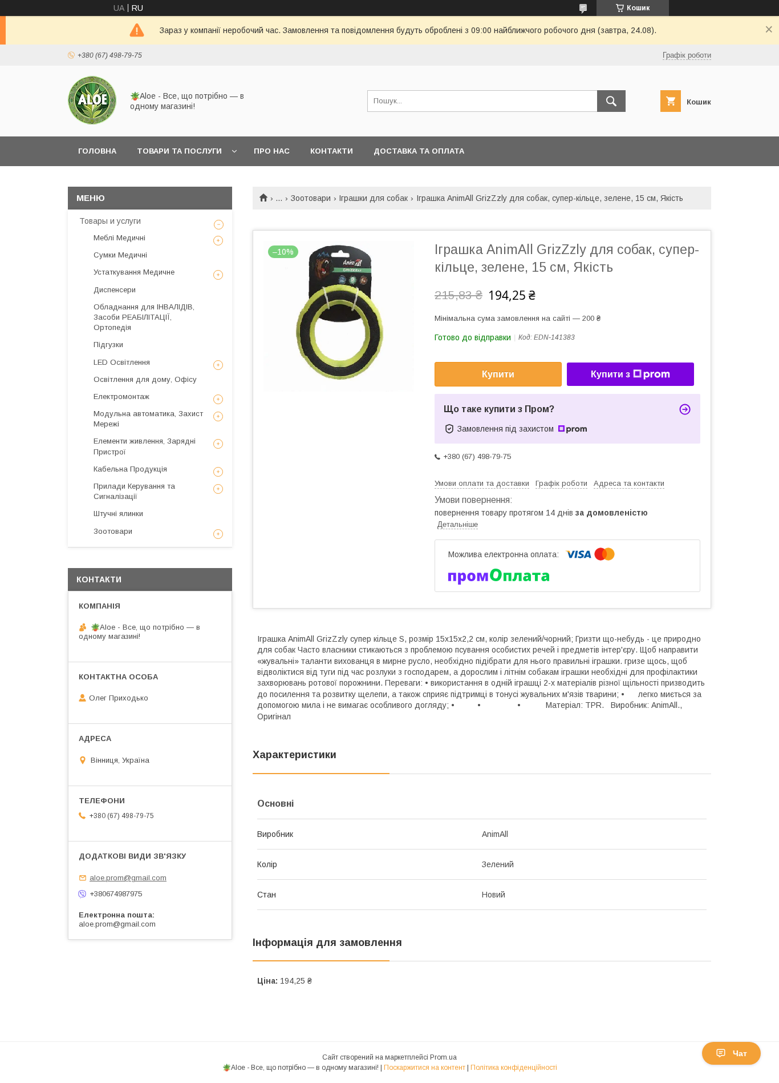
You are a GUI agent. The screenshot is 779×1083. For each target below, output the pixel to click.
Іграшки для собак (373, 198)
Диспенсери (115, 289)
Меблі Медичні (119, 237)
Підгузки (108, 344)
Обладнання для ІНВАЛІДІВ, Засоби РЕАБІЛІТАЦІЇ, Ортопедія (144, 317)
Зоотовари (311, 198)
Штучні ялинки (118, 513)
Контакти (331, 151)
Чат (740, 1053)
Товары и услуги (110, 221)
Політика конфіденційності (513, 1068)
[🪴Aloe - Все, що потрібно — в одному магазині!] (92, 121)
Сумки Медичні (120, 255)
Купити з (610, 374)
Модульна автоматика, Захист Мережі (148, 418)
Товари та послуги (179, 151)
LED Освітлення (122, 362)
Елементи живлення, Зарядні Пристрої (145, 446)
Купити (498, 374)
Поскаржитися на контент (424, 1068)
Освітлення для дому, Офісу (145, 379)
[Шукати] (611, 101)
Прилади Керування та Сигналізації (134, 491)
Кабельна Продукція (130, 469)
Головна (97, 151)
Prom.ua (443, 1057)
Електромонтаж (121, 396)
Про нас (272, 151)
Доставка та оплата (419, 151)
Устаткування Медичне (134, 272)
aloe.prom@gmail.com (128, 877)
